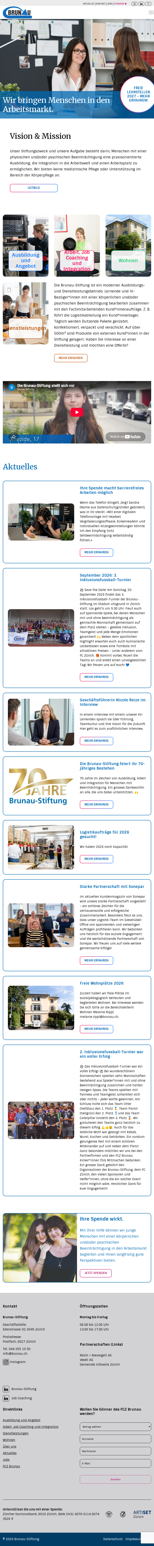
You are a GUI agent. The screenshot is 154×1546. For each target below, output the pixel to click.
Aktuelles (88, 3)
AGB (148, 1539)
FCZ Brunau (11, 1466)
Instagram (17, 1362)
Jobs (109, 3)
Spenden (119, 3)
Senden (115, 1479)
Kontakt (100, 3)
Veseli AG (86, 1360)
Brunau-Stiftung (23, 1389)
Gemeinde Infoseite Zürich (100, 1365)
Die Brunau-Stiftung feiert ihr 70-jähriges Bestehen (112, 766)
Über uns (9, 1447)
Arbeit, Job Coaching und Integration (77, 260)
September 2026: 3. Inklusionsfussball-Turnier (105, 577)
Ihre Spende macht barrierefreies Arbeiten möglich (112, 490)
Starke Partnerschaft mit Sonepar (112, 886)
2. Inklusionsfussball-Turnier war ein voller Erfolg (111, 1054)
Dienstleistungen (25, 328)
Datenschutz (113, 1539)
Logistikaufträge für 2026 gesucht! (104, 834)
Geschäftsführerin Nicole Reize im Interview (113, 702)
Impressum (134, 1539)
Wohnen (128, 260)
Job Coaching (21, 1398)
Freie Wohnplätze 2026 (102, 983)
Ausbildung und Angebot (25, 261)
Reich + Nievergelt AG (96, 1355)
